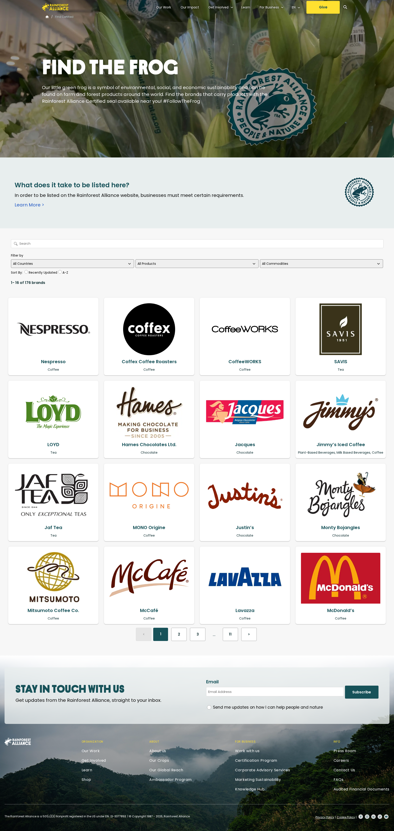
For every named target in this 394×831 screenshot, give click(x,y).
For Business (269, 7)
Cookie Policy (346, 817)
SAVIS (340, 361)
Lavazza (245, 610)
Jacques (245, 444)
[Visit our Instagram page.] (367, 816)
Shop (86, 779)
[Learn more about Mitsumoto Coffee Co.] (53, 578)
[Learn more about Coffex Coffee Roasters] (149, 329)
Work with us (247, 751)
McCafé (149, 610)
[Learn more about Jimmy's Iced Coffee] (341, 412)
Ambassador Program (170, 779)
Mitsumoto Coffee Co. (53, 610)
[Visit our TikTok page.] (380, 816)
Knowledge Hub (250, 789)
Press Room (345, 751)
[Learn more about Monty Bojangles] (341, 495)
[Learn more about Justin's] (245, 495)
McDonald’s (340, 610)
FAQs (338, 779)
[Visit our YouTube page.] (386, 816)
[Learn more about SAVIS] (341, 329)
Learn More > (29, 205)
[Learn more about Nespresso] (53, 329)
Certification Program (256, 760)
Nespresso (53, 361)
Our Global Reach (166, 770)
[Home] (55, 7)
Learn (245, 7)
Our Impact (190, 7)
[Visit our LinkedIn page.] (373, 816)
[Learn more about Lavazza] (245, 578)
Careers (341, 760)
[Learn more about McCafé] (149, 578)
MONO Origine (149, 527)
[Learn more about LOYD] (53, 412)
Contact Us (344, 770)
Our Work (163, 7)
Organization (92, 742)
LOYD (53, 444)
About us (157, 751)
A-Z (65, 272)
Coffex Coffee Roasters (149, 361)
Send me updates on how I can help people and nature (268, 707)
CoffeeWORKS (244, 361)
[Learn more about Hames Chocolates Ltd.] (149, 412)
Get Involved (218, 7)
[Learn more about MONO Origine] (149, 495)
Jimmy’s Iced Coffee (340, 444)
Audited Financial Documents (361, 789)
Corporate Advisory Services (262, 770)
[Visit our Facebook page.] (360, 816)
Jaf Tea (53, 527)
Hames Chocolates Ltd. (149, 444)
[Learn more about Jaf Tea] (53, 495)
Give (323, 7)
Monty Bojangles (340, 527)
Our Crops (159, 760)
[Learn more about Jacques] (245, 412)
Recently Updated (43, 272)
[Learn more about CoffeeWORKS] (245, 329)
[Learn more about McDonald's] (341, 578)
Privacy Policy (325, 817)
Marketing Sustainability (258, 779)
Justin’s (245, 527)
